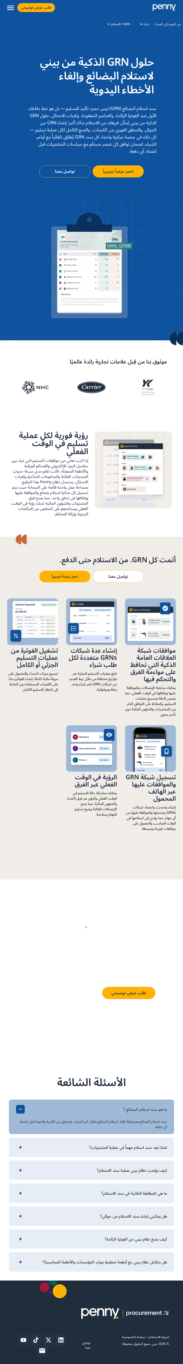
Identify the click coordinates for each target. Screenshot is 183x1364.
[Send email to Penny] (42, 1350)
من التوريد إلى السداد (168, 24)
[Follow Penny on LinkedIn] (61, 1340)
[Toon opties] (141, 24)
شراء (146, 24)
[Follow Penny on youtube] (23, 1340)
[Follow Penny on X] (48, 1340)
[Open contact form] (10, 7)
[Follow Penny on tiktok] (36, 1340)
